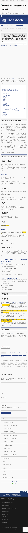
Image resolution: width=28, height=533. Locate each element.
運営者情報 (4, 522)
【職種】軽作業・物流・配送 (10, 455)
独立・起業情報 (7, 464)
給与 (4, 100)
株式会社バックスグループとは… (9, 89)
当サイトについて (6, 505)
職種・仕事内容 (6, 93)
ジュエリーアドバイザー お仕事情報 (10, 90)
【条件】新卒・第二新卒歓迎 (10, 425)
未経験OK (14, 355)
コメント (4, 381)
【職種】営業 (6, 448)
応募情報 (4, 112)
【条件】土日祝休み (8, 422)
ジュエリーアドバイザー (12, 352)
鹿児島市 (3, 356)
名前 (3, 393)
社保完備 (24, 355)
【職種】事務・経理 (8, 441)
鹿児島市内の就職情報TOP (7, 502)
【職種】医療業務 (7, 445)
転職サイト (5, 474)
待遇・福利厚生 (6, 105)
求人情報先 (4, 116)
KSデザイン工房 (5, 494)
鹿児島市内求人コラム (14, 45)
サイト (3, 401)
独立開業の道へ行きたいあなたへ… (9, 508)
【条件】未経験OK (19, 25)
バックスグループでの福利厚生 (12, 111)
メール (3, 397)
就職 (5, 355)
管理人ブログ (6, 468)
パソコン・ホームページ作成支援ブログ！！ (11, 495)
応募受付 (5, 114)
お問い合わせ (5, 516)
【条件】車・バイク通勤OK (10, 435)
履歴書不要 (8, 355)
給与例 (6, 103)
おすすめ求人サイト (6, 511)
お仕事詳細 (7, 95)
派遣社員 (20, 355)
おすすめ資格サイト (8, 458)
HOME (2, 25)
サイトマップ (5, 519)
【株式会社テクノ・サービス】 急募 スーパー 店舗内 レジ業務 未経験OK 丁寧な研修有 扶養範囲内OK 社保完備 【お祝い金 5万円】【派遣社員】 (7, 363)
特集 (4, 461)
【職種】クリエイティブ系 (9, 438)
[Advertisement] (14, 59)
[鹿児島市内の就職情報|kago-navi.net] (14, 9)
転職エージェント (7, 471)
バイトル (12, 78)
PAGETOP (24, 491)
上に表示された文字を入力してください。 (11, 407)
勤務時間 (5, 99)
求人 (17, 355)
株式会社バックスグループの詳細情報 (15, 302)
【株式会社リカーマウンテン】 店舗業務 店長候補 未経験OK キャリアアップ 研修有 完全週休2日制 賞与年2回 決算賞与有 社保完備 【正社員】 (20, 363)
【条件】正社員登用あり (9, 432)
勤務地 (4, 98)
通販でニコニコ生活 (16, 494)
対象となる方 (6, 96)
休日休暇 (5, 104)
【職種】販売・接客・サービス (10, 451)
